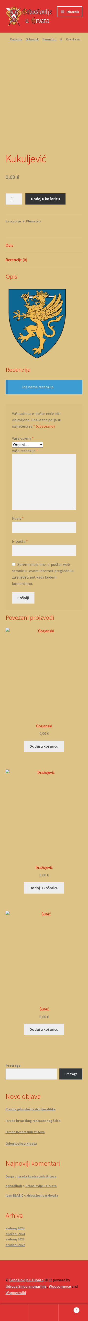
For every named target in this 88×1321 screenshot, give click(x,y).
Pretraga (13, 1065)
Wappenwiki (16, 1292)
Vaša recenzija (25, 450)
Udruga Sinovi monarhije (26, 1286)
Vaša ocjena (23, 438)
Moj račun (14, 1312)
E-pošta (20, 541)
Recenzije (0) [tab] (16, 259)
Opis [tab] (9, 245)
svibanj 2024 (15, 1228)
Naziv (18, 518)
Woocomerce (60, 1286)
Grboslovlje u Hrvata (21, 1143)
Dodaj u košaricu (45, 198)
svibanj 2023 (15, 1239)
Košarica (68, 1308)
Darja (10, 1176)
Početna (16, 39)
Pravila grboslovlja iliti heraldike (30, 1109)
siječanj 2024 (15, 1234)
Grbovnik (32, 39)
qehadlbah (14, 1186)
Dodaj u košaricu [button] (44, 746)
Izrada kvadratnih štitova (25, 1132)
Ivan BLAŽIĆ (14, 1195)
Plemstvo (49, 39)
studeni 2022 (15, 1245)
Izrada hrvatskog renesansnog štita (33, 1120)
